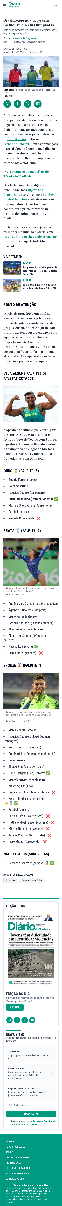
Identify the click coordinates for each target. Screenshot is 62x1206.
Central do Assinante (17, 1157)
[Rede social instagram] (9, 1020)
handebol (49, 194)
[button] (5, 4)
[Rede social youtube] (32, 1020)
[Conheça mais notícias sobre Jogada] (12, 268)
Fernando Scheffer (16, 144)
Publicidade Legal (15, 1147)
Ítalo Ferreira (16, 139)
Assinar (15, 1007)
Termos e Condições (44, 1121)
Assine (9, 1152)
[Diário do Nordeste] (15, 4)
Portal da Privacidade (17, 1173)
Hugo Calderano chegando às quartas (30, 236)
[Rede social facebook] (17, 1020)
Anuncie (10, 1141)
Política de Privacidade (24, 1124)
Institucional (13, 1163)
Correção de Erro (15, 1178)
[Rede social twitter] (24, 1020)
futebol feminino (15, 199)
